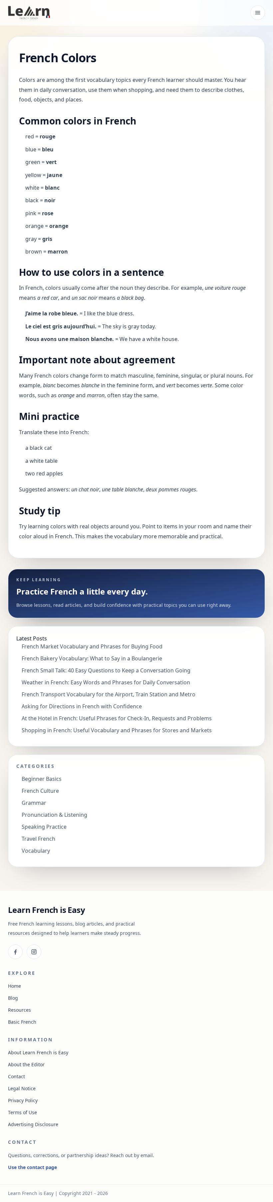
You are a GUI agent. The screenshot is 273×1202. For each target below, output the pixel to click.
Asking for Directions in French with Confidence (82, 706)
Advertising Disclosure (33, 1124)
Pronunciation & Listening (54, 814)
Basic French (22, 1022)
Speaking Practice (44, 826)
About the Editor (26, 1064)
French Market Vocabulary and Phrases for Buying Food (92, 646)
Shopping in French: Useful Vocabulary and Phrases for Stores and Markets (117, 730)
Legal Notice (22, 1088)
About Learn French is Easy (38, 1052)
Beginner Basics (42, 778)
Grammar (34, 802)
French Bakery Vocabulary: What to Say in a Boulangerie (92, 658)
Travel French (38, 838)
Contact (16, 1076)
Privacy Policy (23, 1100)
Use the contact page (32, 1167)
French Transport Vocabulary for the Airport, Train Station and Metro (108, 694)
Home (14, 986)
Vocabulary (36, 850)
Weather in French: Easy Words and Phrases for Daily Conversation (106, 682)
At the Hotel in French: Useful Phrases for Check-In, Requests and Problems (117, 718)
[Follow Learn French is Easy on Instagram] (34, 951)
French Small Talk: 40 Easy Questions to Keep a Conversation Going (106, 670)
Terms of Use (22, 1112)
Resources (19, 1010)
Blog (13, 998)
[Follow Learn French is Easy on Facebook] (15, 951)
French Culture (40, 790)
